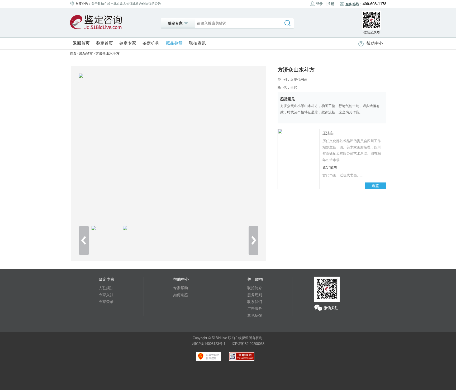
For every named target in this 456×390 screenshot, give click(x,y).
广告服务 (254, 308)
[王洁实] (299, 188)
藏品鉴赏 (174, 43)
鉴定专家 (127, 43)
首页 (73, 53)
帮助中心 (374, 43)
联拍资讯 (197, 43)
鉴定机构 (150, 43)
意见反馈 (254, 315)
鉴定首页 (104, 43)
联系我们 (254, 302)
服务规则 (254, 295)
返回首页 (81, 43)
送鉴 (375, 186)
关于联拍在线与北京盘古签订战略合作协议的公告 (126, 4)
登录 (319, 4)
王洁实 (328, 133)
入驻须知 (106, 288)
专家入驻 (106, 295)
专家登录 (106, 302)
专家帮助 (180, 288)
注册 (330, 4)
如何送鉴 (180, 295)
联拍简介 (254, 288)
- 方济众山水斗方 (106, 53)
